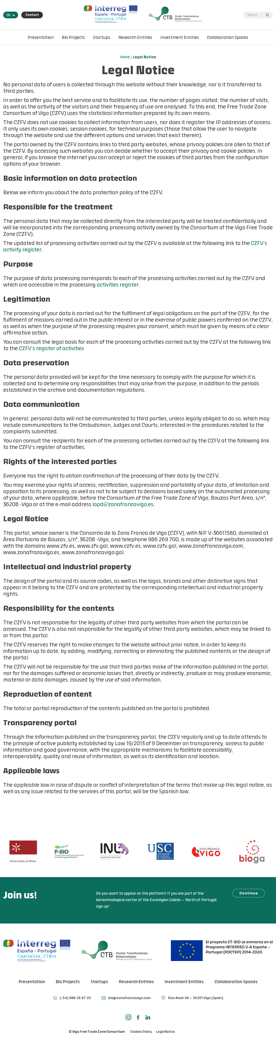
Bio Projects (73, 38)
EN (8, 15)
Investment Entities (179, 38)
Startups (101, 38)
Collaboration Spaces (227, 38)
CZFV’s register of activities (51, 349)
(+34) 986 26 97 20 (75, 998)
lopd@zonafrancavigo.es (122, 505)
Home (125, 57)
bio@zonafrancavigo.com (129, 998)
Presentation (41, 38)
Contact (32, 15)
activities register (118, 285)
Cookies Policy (141, 1032)
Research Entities (135, 38)
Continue (248, 893)
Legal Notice (165, 1032)
